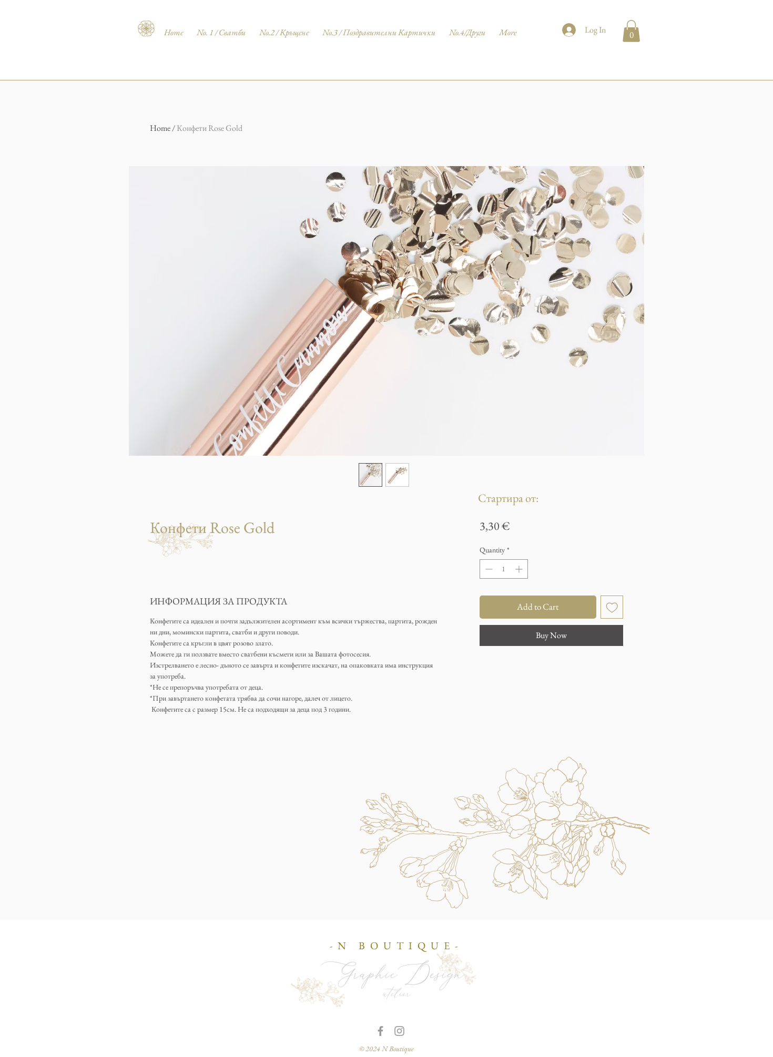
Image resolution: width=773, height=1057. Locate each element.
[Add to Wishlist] (612, 607)
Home (160, 128)
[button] (631, 31)
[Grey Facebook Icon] (380, 1031)
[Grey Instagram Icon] (399, 1031)
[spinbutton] (503, 569)
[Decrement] (487, 569)
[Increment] (519, 569)
